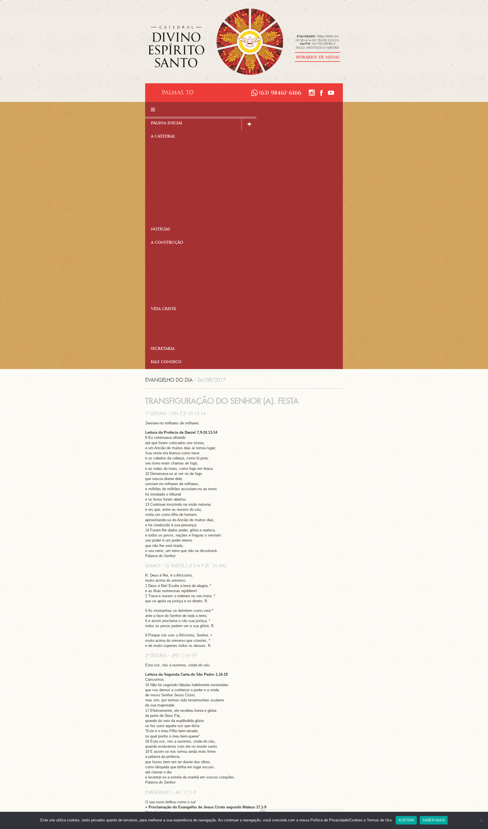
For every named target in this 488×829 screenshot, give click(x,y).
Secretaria (163, 349)
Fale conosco (166, 362)
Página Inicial (167, 123)
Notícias (160, 230)
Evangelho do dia (169, 380)
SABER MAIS (433, 820)
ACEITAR (406, 820)
